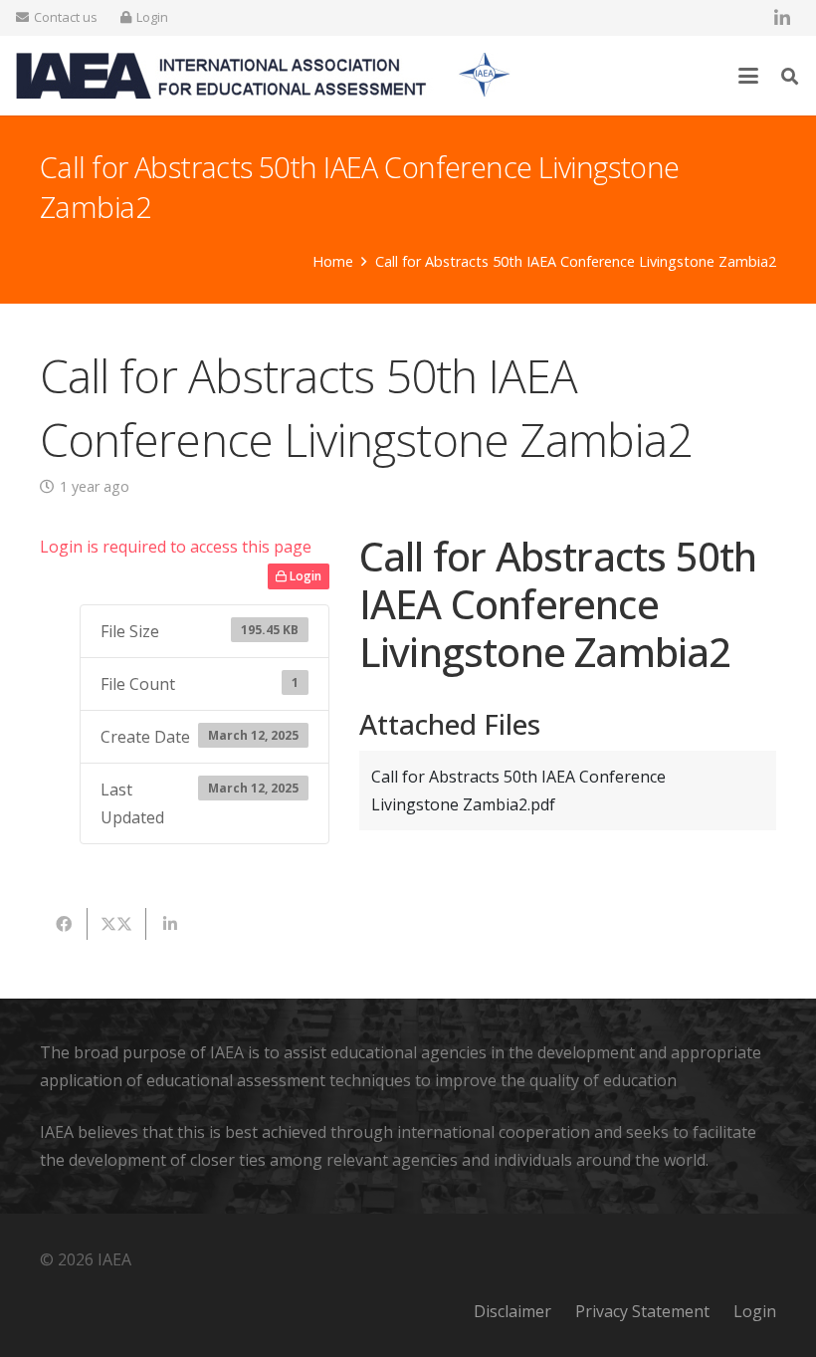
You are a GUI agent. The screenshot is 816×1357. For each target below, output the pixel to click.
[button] (749, 76)
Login (304, 575)
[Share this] (64, 924)
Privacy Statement (642, 1311)
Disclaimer (512, 1311)
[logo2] (263, 76)
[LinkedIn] (782, 18)
